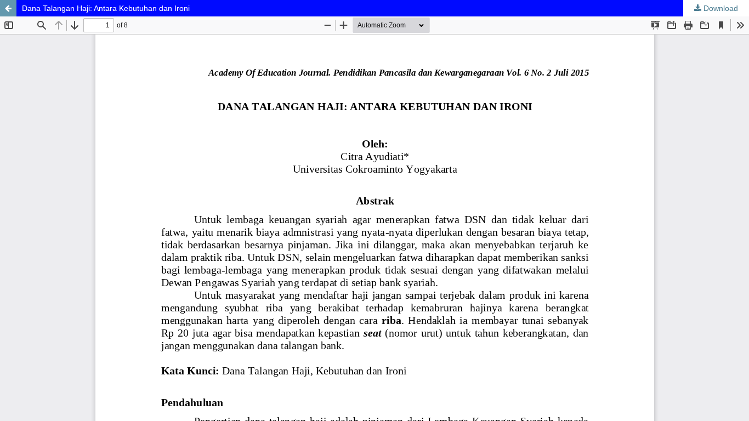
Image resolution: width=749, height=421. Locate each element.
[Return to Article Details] (8, 8)
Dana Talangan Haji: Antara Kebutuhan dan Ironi (106, 8)
